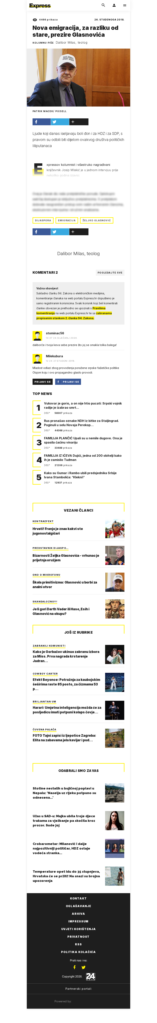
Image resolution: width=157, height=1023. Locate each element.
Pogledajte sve (110, 272)
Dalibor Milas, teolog (71, 42)
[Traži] (103, 5)
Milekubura (54, 356)
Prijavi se (42, 381)
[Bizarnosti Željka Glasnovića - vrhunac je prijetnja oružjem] (114, 555)
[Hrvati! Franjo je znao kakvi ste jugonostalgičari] (114, 528)
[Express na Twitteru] (83, 967)
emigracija (67, 220)
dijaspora (43, 220)
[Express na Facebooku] (74, 967)
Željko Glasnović (97, 220)
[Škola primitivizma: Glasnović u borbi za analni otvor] (114, 582)
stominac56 (55, 333)
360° (47, 413)
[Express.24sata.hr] (40, 2)
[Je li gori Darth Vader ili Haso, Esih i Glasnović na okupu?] (114, 609)
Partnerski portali (78, 988)
